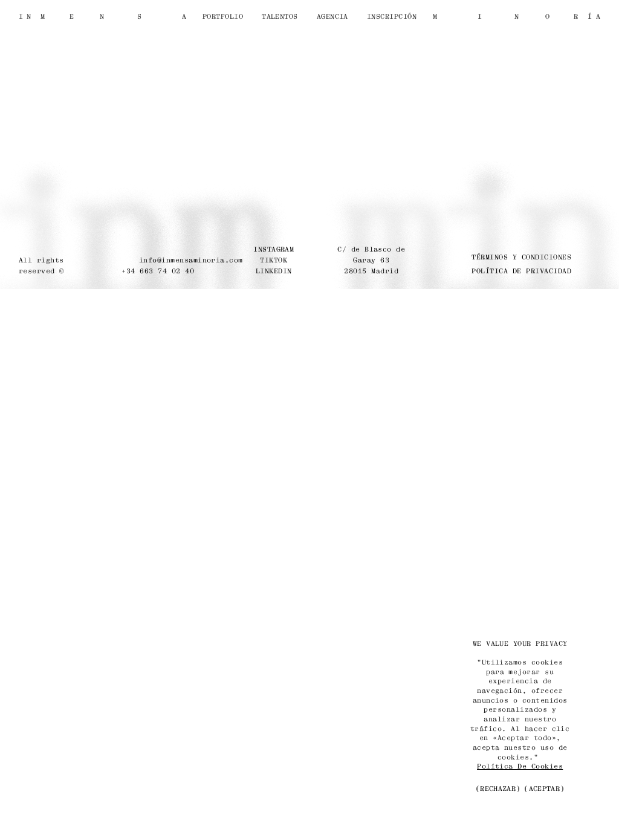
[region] (520, 717)
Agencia (332, 16)
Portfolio (223, 16)
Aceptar (544, 788)
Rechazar (498, 788)
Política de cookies (520, 766)
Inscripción (391, 16)
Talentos (280, 16)
